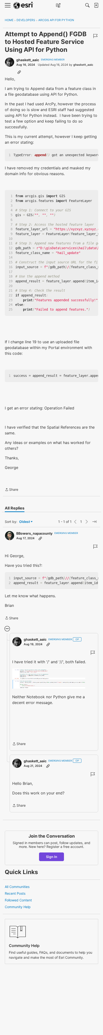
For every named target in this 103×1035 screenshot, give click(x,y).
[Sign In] (96, 5)
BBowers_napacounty (34, 533)
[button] (48, 678)
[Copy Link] (19, 72)
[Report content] (95, 36)
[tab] (14, 508)
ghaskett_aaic (27, 60)
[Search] (87, 5)
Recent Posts (15, 893)
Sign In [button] (51, 857)
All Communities (17, 887)
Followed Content (18, 900)
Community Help (18, 907)
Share (11, 489)
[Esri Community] (23, 5)
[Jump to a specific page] (94, 522)
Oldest (25, 522)
